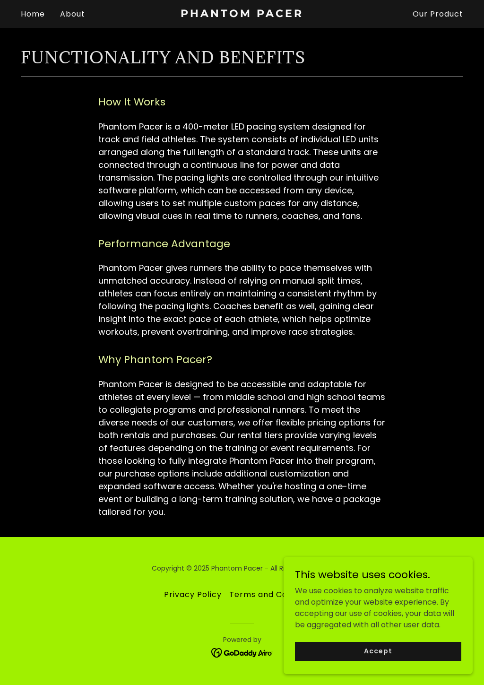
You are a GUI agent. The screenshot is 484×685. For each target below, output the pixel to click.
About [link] (72, 14)
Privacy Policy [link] (193, 594)
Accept (378, 651)
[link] (242, 14)
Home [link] (33, 14)
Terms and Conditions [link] (274, 594)
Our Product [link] (438, 14)
